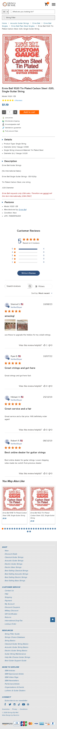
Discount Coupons (12, 607)
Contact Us (9, 591)
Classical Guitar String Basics (16, 644)
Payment (8, 601)
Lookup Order (10, 624)
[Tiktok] (19, 704)
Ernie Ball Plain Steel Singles (23, 26)
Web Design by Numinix (10, 715)
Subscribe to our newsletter (16, 701)
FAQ (6, 594)
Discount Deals (11, 554)
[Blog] (28, 704)
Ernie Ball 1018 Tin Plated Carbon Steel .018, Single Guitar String (15, 514)
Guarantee (6, 709)
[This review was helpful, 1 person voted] (44, 345)
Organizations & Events (14, 687)
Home (4, 23)
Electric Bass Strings (13, 567)
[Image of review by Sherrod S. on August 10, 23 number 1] (10, 325)
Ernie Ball (36, 23)
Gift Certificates (11, 614)
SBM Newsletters (12, 681)
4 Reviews (18, 100)
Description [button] (10, 161)
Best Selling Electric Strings (16, 577)
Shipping (8, 597)
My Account (9, 604)
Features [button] (9, 202)
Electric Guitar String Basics (16, 651)
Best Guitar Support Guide (15, 661)
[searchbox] (16, 286)
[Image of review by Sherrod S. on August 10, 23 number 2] (22, 325)
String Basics (10, 641)
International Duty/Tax (13, 621)
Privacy (14, 709)
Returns (8, 617)
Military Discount (11, 611)
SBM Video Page (11, 677)
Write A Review (28, 273)
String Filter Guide (12, 634)
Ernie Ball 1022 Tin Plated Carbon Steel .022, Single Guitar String (42, 515)
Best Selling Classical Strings (16, 571)
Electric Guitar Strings (13, 564)
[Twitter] (10, 704)
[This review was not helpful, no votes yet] (49, 345)
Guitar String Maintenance (15, 654)
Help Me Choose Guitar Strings (17, 657)
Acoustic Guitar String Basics (16, 647)
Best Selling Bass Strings (15, 581)
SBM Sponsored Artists (14, 674)
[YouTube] (23, 704)
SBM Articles (10, 671)
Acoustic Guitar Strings (19, 23)
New (6, 551)
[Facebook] (5, 704)
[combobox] (41, 293)
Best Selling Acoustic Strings (16, 574)
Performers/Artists (12, 684)
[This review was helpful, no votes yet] (44, 386)
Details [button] (8, 139)
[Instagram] (14, 704)
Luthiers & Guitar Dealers (15, 691)
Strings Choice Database (15, 637)
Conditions (23, 709)
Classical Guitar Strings (14, 557)
